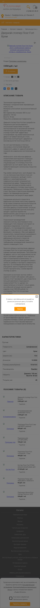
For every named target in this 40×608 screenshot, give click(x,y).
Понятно (20, 309)
